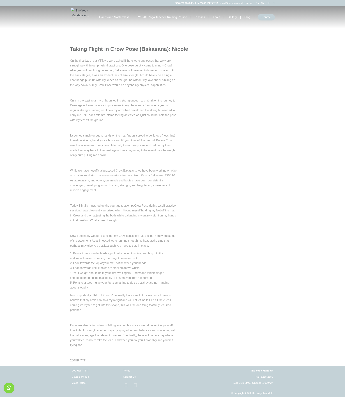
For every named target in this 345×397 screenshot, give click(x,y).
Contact (266, 17)
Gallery (232, 17)
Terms (126, 370)
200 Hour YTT (80, 370)
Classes (200, 17)
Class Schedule (80, 376)
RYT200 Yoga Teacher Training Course (162, 17)
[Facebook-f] (269, 3)
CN (262, 3)
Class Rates (79, 382)
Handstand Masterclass (114, 17)
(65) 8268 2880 (264, 376)
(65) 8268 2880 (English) (187, 3)
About (216, 17)
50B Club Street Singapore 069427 (253, 382)
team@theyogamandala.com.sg (236, 3)
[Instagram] (273, 3)
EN (257, 3)
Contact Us (129, 376)
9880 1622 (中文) (209, 3)
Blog (247, 17)
